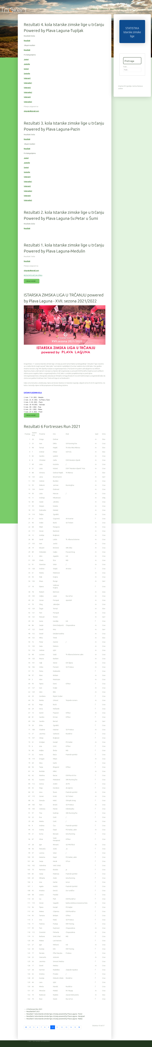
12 (62, 1027)
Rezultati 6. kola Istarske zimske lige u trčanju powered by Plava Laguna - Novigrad (55, 1016)
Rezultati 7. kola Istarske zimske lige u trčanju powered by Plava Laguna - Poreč (54, 1014)
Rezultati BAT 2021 (33, 1011)
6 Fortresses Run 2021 (34, 1009)
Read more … (32, 281)
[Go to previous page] (30, 1027)
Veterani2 (27, 88)
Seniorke (27, 73)
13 (66, 1027)
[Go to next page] (75, 1027)
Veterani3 (27, 97)
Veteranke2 (28, 92)
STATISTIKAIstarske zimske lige (132, 32)
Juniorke (27, 64)
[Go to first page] (26, 1027)
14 (71, 1027)
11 (57, 1027)
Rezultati (27, 40)
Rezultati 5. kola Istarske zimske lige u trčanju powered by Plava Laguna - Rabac (54, 1019)
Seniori (26, 69)
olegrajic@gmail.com (31, 111)
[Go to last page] (79, 1027)
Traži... (125, 67)
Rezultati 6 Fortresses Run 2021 (52, 426)
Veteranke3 (28, 102)
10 (53, 1027)
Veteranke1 (28, 83)
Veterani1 (27, 78)
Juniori (26, 59)
